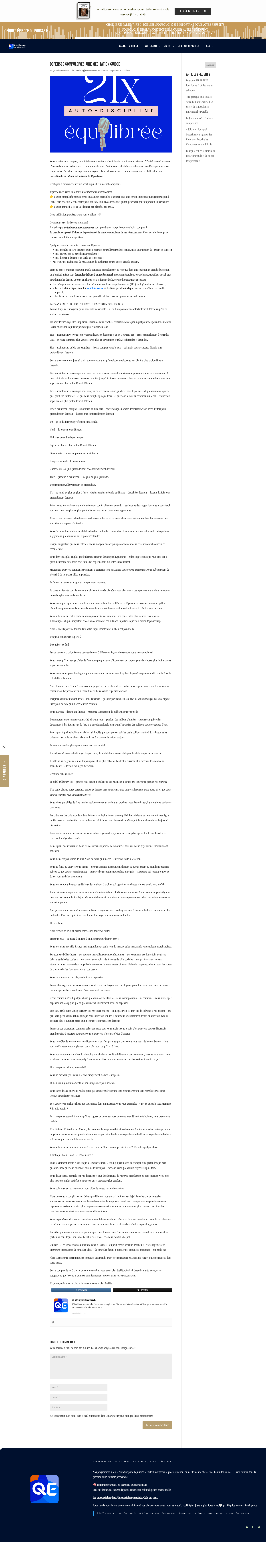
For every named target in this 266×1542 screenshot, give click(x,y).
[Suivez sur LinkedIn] (246, 1527)
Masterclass (151, 46)
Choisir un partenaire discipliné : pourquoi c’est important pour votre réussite (165, 25)
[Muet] (251, 38)
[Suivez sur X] (258, 1527)
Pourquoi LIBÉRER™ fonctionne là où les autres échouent (165, 29)
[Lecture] (71, 38)
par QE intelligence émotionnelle (157, 1514)
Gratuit (167, 46)
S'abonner (4, 772)
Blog (208, 46)
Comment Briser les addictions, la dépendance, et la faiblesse (107, 70)
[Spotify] (53, 1322)
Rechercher (210, 65)
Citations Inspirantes (188, 46)
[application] (165, 37)
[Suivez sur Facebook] (252, 1527)
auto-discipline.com (79, 1313)
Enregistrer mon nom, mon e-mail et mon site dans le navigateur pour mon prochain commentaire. (103, 1415)
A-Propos (133, 46)
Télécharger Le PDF (193, 11)
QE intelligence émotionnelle (63, 70)
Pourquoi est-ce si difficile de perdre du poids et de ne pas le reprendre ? (200, 155)
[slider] (257, 37)
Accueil (122, 46)
